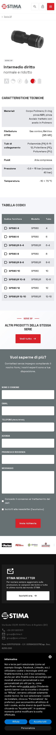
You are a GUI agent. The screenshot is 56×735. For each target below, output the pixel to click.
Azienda (6, 436)
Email (5, 403)
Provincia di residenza (13, 452)
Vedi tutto (28, 339)
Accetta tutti (40, 721)
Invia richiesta (28, 523)
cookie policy (29, 686)
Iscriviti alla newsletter (24, 509)
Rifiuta (16, 721)
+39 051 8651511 (12, 630)
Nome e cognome (10, 387)
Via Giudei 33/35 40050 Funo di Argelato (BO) (25, 624)
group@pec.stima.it (14, 638)
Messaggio (7, 468)
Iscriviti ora (28, 596)
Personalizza (28, 728)
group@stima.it (12, 634)
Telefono (13, 419)
